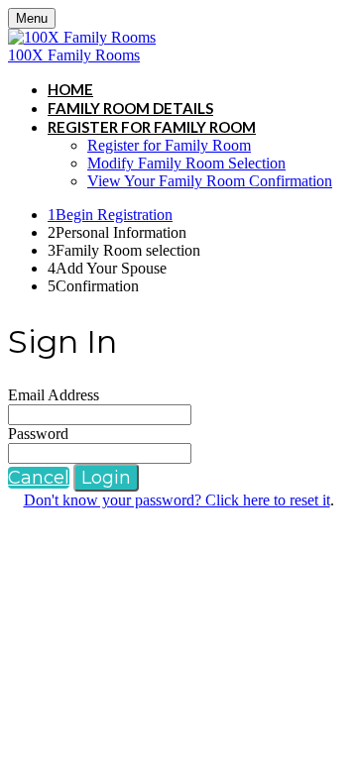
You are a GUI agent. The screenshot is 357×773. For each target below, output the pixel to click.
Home (70, 89)
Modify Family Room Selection (186, 163)
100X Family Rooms (74, 55)
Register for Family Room (152, 127)
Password (38, 433)
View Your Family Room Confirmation (209, 180)
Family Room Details (130, 108)
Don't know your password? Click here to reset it (177, 500)
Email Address (53, 394)
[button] (38, 478)
